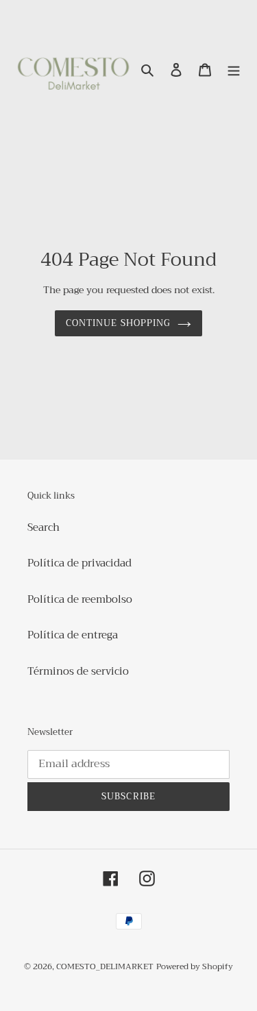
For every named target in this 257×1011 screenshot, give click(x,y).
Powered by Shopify (194, 966)
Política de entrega (72, 635)
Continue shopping (118, 323)
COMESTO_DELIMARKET (105, 966)
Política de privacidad (79, 563)
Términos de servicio (78, 671)
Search (43, 527)
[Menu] (233, 69)
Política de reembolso (79, 599)
